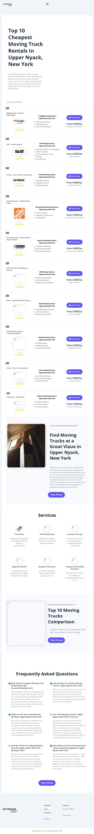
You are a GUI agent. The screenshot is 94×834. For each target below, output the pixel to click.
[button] (47, 4)
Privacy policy (67, 815)
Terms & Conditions (68, 809)
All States (47, 819)
